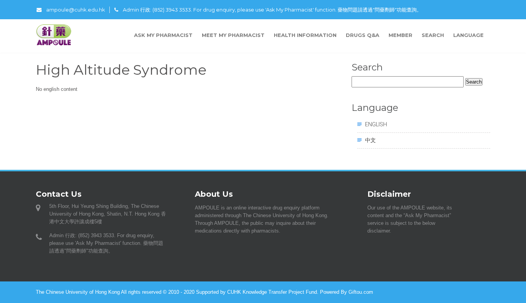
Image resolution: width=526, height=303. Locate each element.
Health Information (305, 35)
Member (400, 35)
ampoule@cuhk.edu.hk (75, 10)
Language (469, 35)
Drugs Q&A (362, 35)
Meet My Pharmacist (233, 35)
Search (433, 35)
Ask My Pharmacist (163, 35)
